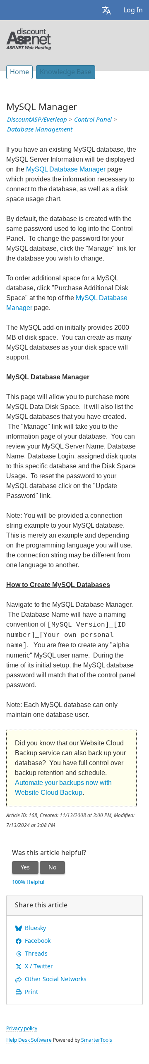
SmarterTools (96, 1040)
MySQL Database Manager (66, 169)
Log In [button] (133, 10)
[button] (106, 10)
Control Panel (93, 119)
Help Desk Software (29, 1040)
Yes (25, 867)
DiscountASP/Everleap (37, 119)
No (52, 867)
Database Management (39, 129)
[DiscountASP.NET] (28, 38)
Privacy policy (21, 1028)
